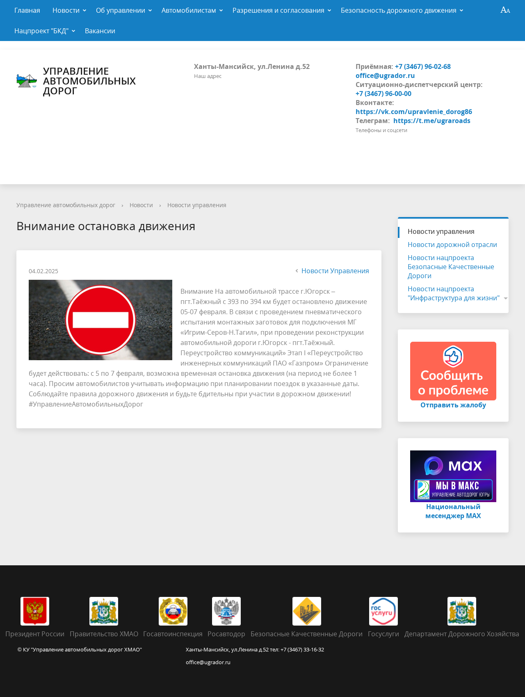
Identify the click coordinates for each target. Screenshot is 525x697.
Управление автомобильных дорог (89, 81)
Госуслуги (383, 633)
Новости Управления (335, 270)
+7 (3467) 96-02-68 (423, 66)
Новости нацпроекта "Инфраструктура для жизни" (454, 293)
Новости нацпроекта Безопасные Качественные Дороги (451, 266)
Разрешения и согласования (278, 10)
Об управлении (120, 10)
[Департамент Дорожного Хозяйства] (461, 610)
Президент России (34, 633)
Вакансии (100, 30)
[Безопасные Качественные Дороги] (306, 610)
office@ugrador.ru (385, 75)
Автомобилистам (189, 10)
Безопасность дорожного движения (399, 10)
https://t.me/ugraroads (431, 120)
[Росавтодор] (226, 610)
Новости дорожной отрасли (452, 244)
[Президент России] (35, 610)
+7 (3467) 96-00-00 (383, 93)
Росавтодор (226, 633)
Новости (66, 10)
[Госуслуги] (383, 610)
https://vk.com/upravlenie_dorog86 (414, 111)
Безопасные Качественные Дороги (307, 633)
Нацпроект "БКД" (41, 30)
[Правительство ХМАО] (103, 610)
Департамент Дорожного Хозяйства (461, 633)
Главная (27, 10)
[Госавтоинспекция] (173, 610)
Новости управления (196, 205)
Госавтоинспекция (173, 633)
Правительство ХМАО (104, 633)
